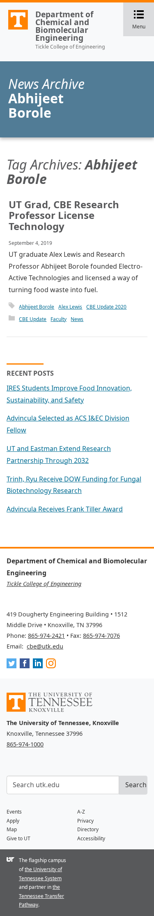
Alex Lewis (70, 306)
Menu (143, 20)
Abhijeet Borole (36, 306)
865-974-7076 (101, 635)
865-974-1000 (25, 744)
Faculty (59, 319)
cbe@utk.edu (45, 646)
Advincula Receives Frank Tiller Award (65, 509)
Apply (13, 820)
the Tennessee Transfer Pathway (41, 895)
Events (14, 811)
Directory (88, 829)
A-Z (81, 811)
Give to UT (18, 838)
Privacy (85, 820)
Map (12, 829)
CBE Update (32, 319)
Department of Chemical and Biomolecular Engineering (64, 26)
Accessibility (91, 838)
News (77, 319)
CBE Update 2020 (106, 306)
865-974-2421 (46, 635)
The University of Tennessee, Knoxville (14, 29)
